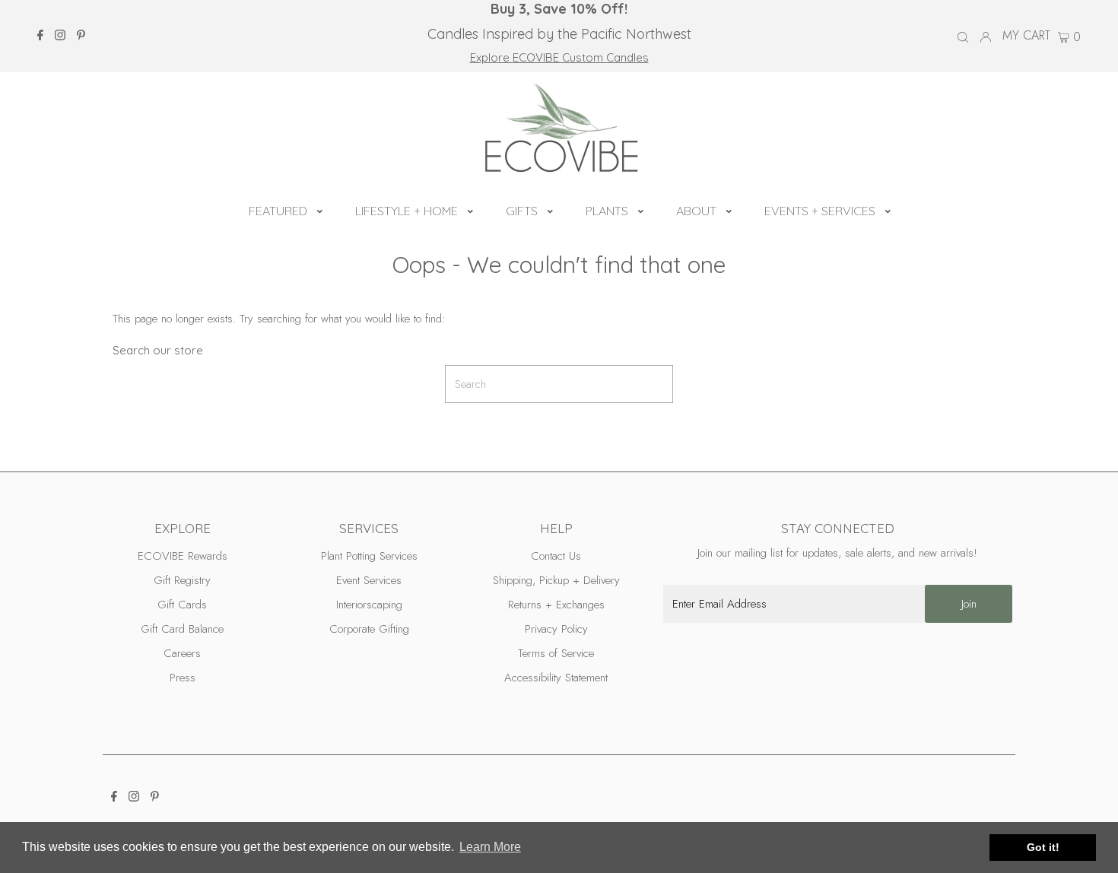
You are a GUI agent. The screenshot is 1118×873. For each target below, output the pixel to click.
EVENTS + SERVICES (819, 210)
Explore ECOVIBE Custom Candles (559, 57)
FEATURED (278, 210)
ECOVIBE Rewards (182, 556)
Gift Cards (182, 604)
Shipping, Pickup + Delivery (556, 580)
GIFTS (522, 210)
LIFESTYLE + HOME (406, 210)
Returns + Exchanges (556, 604)
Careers (182, 653)
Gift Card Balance (182, 629)
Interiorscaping (369, 604)
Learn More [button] (490, 846)
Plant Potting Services (369, 556)
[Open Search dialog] (963, 36)
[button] (320, 209)
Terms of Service (556, 653)
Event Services (369, 580)
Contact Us (556, 556)
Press (182, 677)
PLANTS (607, 210)
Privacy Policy (556, 629)
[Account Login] (986, 35)
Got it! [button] (1043, 847)
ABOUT (696, 210)
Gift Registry (182, 580)
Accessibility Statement (556, 677)
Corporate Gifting (369, 629)
